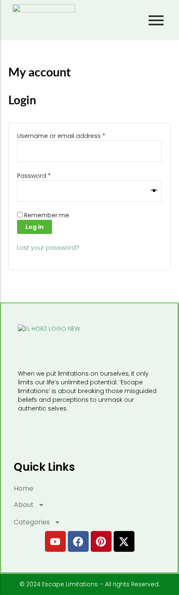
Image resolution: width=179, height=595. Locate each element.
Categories (32, 522)
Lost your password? (48, 247)
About (24, 504)
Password (47, 176)
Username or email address (74, 136)
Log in (34, 227)
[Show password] (154, 191)
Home (23, 488)
